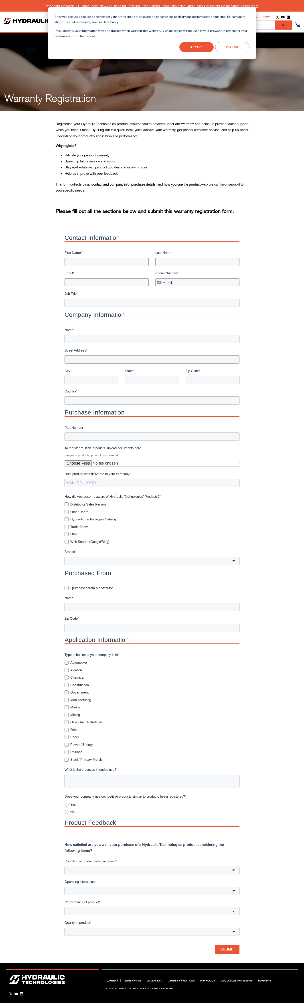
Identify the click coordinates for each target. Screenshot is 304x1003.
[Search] (283, 24)
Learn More (249, 6)
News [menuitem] (266, 17)
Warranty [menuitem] (264, 980)
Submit (227, 949)
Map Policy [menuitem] (207, 980)
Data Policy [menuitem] (154, 980)
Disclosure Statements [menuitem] (236, 980)
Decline (232, 47)
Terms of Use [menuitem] (132, 980)
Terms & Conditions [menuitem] (181, 980)
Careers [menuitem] (112, 980)
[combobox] (152, 561)
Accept (196, 47)
